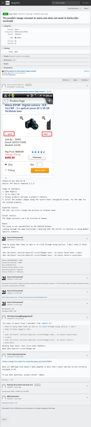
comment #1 (46, 323)
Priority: (10, 41)
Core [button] (17, 29)
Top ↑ (4, 419)
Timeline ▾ (85, 80)
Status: (11, 52)
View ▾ (86, 8)
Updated (10, 279)
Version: (10, 34)
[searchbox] (66, 3)
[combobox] (66, 3)
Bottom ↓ (66, 80)
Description (11, 87)
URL (14, 60)
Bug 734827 (13, 14)
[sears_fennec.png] (27, 135)
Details (86, 71)
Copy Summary (73, 8)
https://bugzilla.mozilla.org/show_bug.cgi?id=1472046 (27, 361)
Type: (11, 38)
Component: (9, 32)
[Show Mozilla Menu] (7, 3)
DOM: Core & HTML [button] (21, 32)
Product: (10, 29)
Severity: (10, 43)
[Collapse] (87, 86)
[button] (85, 3)
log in (13, 408)
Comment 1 (10, 239)
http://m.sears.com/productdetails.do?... (33, 297)
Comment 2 (10, 318)
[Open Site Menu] (3, 3)
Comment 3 (10, 356)
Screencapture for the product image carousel (20, 71)
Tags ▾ (75, 80)
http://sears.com (11, 297)
